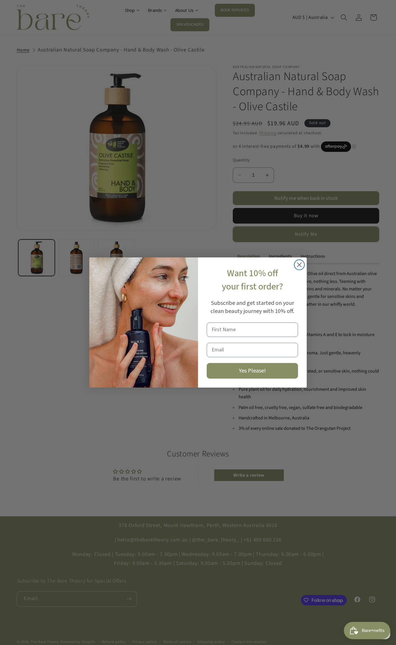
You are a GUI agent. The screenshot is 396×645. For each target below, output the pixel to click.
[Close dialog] (299, 265)
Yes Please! (252, 371)
